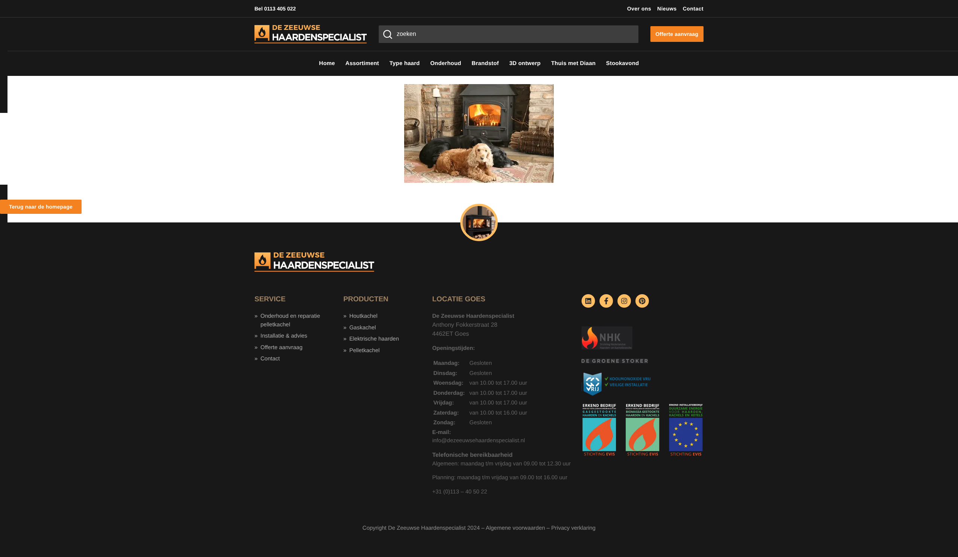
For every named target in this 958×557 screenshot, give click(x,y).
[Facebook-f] (606, 301)
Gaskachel (362, 327)
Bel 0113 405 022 (275, 9)
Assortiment (362, 63)
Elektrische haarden (374, 339)
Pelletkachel (364, 350)
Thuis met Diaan (573, 63)
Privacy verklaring (573, 528)
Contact (693, 9)
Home (327, 63)
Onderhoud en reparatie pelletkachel (290, 320)
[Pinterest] (642, 301)
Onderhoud (445, 63)
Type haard (405, 63)
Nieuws (667, 9)
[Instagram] (624, 301)
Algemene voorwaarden (515, 528)
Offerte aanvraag (281, 347)
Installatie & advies (283, 336)
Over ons (639, 9)
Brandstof (485, 63)
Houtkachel (363, 316)
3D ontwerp (525, 63)
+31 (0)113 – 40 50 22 (459, 492)
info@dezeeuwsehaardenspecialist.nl (478, 440)
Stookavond (622, 63)
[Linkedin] (588, 301)
